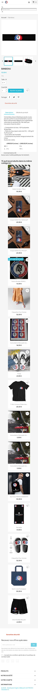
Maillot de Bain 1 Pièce (19, 189)
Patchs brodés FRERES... (19, 281)
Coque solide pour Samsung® (19, 220)
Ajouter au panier (16, 91)
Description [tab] (9, 112)
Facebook (3, 661)
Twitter (7, 661)
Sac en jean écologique (19, 589)
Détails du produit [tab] (22, 112)
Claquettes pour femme (19, 312)
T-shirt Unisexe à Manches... (19, 404)
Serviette (19, 527)
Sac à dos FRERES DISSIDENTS (19, 497)
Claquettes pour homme (19, 558)
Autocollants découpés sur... (19, 343)
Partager (9, 97)
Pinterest (18, 97)
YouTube (12, 661)
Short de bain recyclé (19, 620)
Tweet (14, 97)
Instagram (17, 661)
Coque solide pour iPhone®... (19, 250)
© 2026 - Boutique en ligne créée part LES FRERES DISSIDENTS (17, 689)
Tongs (19, 373)
